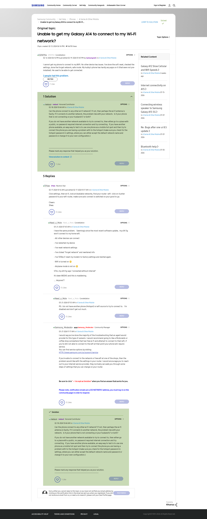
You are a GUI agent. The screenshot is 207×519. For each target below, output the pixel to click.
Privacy (84, 514)
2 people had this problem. (56, 75)
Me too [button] (50, 79)
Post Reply (121, 493)
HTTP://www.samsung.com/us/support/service (78, 352)
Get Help (82, 5)
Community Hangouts (96, 5)
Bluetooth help (149, 146)
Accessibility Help (40, 514)
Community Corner (70, 5)
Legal (96, 514)
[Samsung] (38, 5)
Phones (72, 19)
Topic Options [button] (162, 37)
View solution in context (59, 157)
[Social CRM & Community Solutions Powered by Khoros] (171, 504)
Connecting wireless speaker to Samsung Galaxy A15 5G (151, 108)
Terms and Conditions (64, 514)
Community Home (53, 5)
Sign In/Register (160, 5)
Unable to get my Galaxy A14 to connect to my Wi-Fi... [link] (62, 22)
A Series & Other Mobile (89, 19)
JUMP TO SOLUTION (149, 22)
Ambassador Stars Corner (116, 5)
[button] (130, 55)
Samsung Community (46, 19)
